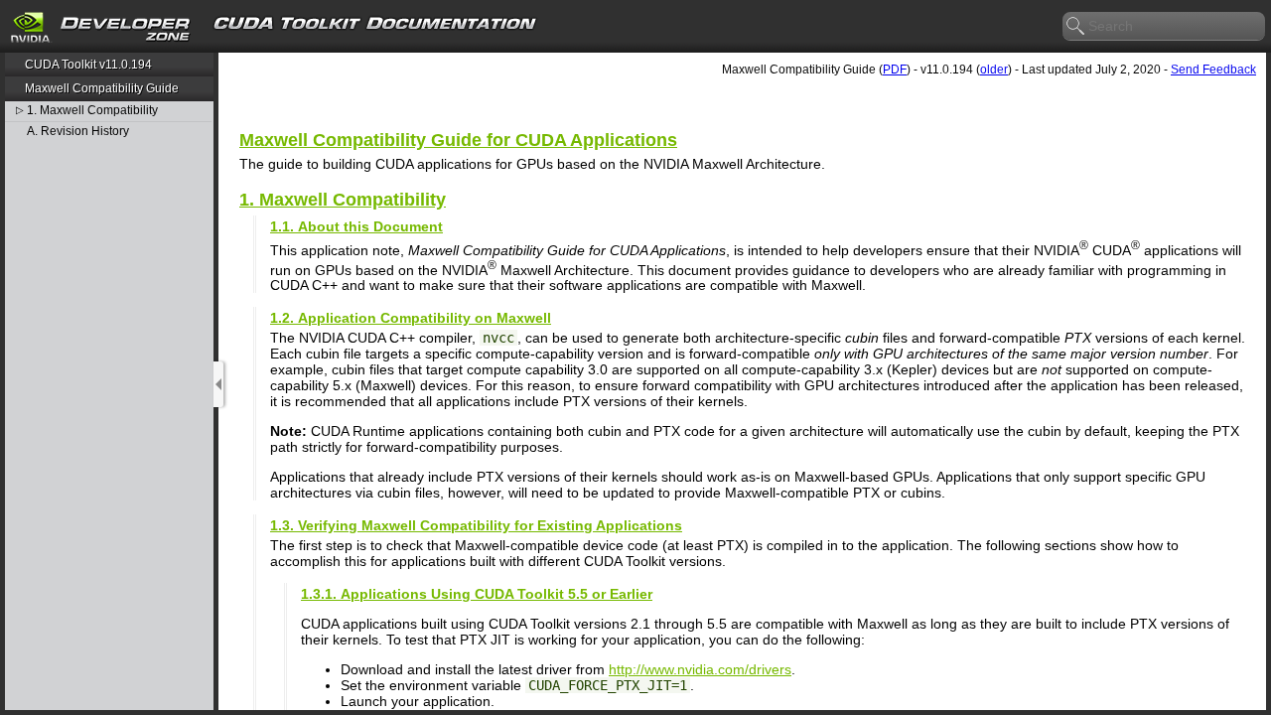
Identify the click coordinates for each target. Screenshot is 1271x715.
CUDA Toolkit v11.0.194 (88, 65)
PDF (895, 69)
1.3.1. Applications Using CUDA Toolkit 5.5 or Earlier (476, 594)
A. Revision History (78, 131)
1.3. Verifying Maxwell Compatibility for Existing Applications (476, 525)
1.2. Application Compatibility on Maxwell (410, 318)
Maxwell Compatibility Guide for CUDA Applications (458, 140)
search (1076, 27)
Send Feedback (1213, 69)
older (994, 69)
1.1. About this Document (356, 226)
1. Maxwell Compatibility (92, 110)
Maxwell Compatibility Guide (102, 88)
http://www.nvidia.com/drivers (700, 669)
